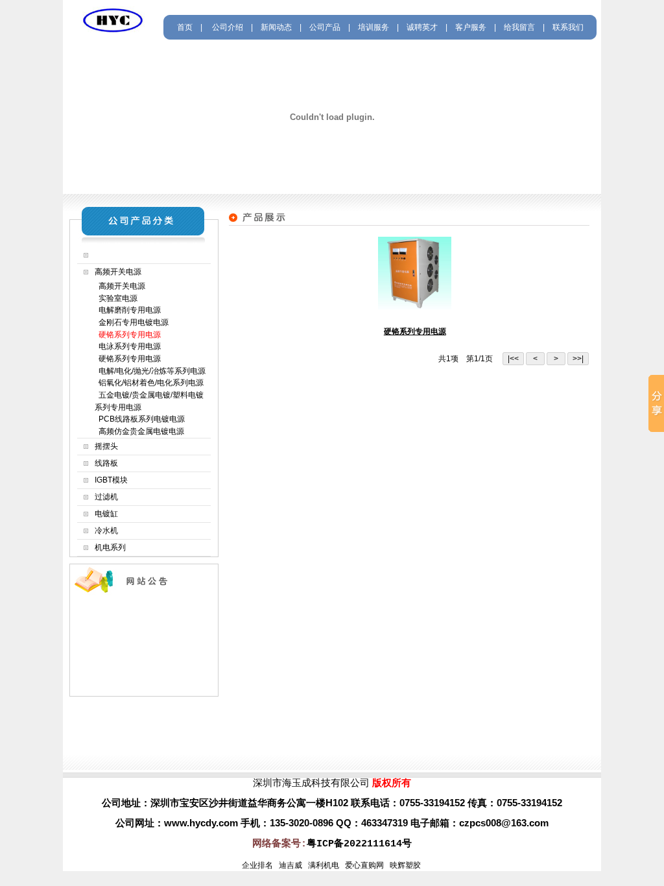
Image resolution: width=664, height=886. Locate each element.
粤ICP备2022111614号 (359, 844)
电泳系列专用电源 (128, 346)
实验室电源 (116, 298)
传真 (477, 802)
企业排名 (257, 865)
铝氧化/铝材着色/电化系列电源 (149, 382)
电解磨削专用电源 (128, 310)
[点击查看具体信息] (414, 306)
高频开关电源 (120, 286)
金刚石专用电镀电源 (132, 322)
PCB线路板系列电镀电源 (140, 419)
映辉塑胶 (405, 865)
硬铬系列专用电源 (128, 358)
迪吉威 (290, 865)
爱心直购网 (364, 865)
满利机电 (323, 865)
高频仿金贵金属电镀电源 (139, 431)
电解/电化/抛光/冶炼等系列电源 (150, 371)
